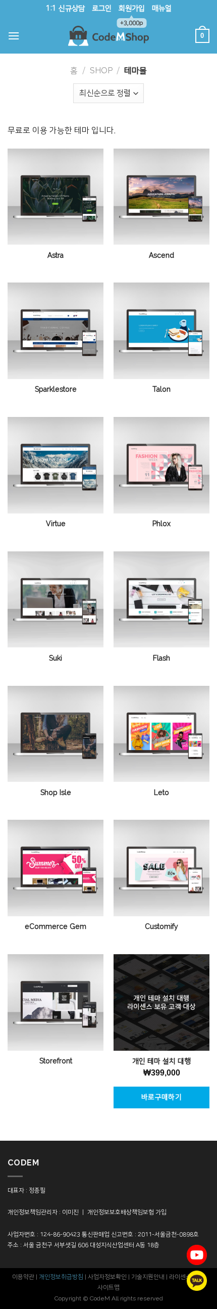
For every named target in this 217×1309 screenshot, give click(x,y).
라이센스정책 (185, 1277)
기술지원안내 (148, 1277)
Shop (101, 70)
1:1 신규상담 (65, 9)
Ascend (161, 256)
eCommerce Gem (55, 927)
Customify (161, 927)
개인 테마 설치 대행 (161, 1061)
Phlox (161, 524)
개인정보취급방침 (61, 1277)
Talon (161, 390)
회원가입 (132, 11)
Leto (161, 793)
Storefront (55, 1061)
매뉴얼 (162, 9)
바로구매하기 (161, 1097)
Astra (55, 256)
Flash (161, 658)
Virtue (56, 524)
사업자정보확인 (107, 1277)
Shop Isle (55, 793)
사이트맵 (108, 1287)
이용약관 (23, 1277)
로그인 (102, 9)
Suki (55, 658)
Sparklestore (56, 390)
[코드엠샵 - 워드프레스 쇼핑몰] (108, 36)
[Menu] (14, 35)
